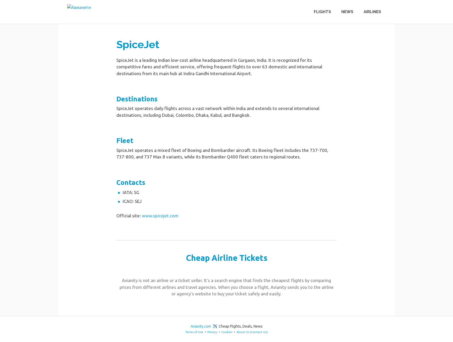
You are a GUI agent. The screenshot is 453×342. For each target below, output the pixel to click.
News (347, 11)
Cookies (226, 332)
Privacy (212, 332)
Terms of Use (194, 332)
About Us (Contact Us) (252, 332)
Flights (322, 11)
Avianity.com (201, 326)
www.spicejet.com (160, 215)
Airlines (372, 11)
